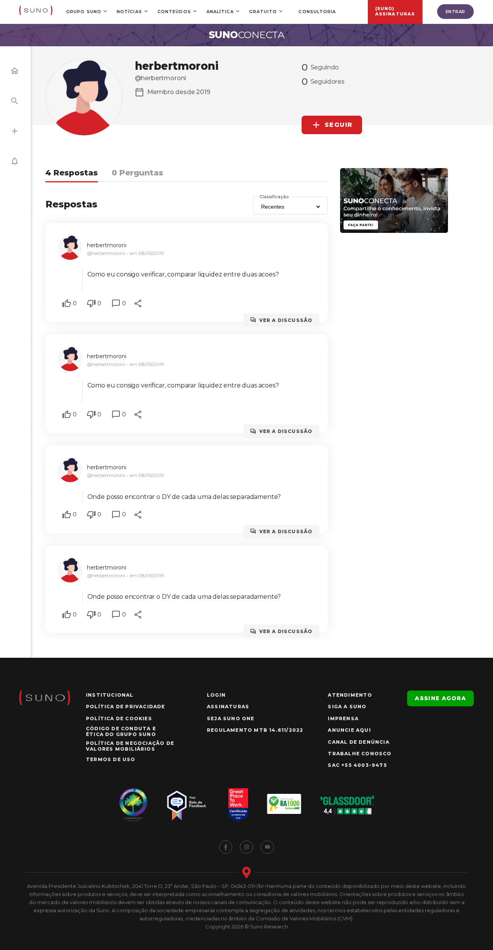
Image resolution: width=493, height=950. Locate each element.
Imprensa (343, 718)
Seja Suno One (231, 718)
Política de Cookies (119, 718)
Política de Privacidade (125, 706)
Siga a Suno (347, 706)
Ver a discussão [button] (286, 320)
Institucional (110, 695)
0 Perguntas (137, 172)
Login (216, 695)
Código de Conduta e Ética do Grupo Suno (121, 731)
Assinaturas (228, 706)
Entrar (455, 11)
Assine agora (440, 698)
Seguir (339, 124)
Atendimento (350, 695)
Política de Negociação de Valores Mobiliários (130, 746)
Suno (247, 34)
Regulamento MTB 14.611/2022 (255, 730)
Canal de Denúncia (358, 742)
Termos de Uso (111, 759)
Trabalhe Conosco (359, 753)
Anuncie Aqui (349, 730)
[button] (66, 303)
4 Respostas (71, 172)
